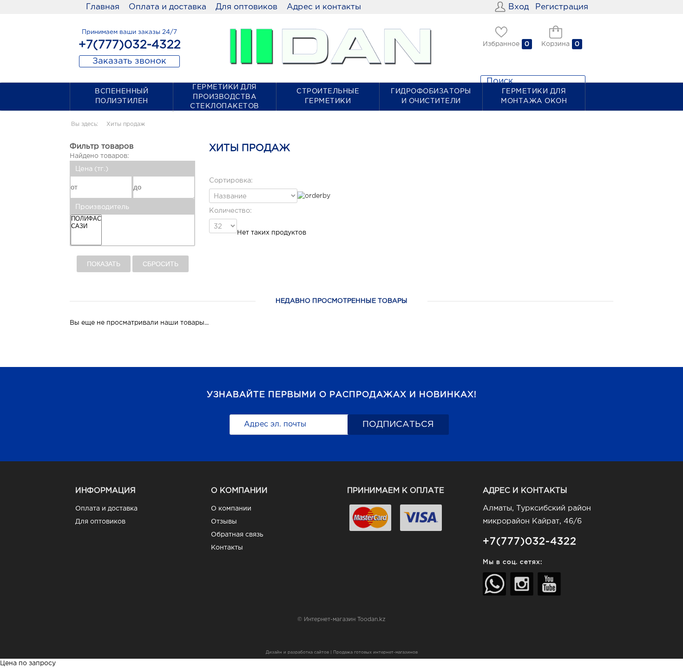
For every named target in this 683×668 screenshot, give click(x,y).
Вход (518, 7)
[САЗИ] (86, 226)
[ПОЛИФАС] (86, 219)
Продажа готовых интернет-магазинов (375, 652)
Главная (102, 7)
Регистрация (561, 7)
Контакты (227, 547)
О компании (231, 508)
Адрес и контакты (324, 7)
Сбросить (160, 264)
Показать (103, 264)
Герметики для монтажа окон (534, 96)
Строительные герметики (327, 96)
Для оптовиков (246, 7)
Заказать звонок (129, 61)
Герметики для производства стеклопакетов (224, 96)
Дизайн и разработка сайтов (297, 652)
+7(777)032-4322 (530, 541)
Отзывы (224, 521)
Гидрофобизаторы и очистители (431, 96)
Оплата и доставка (167, 7)
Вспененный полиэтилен (121, 96)
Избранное (501, 44)
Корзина (555, 44)
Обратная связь (237, 534)
